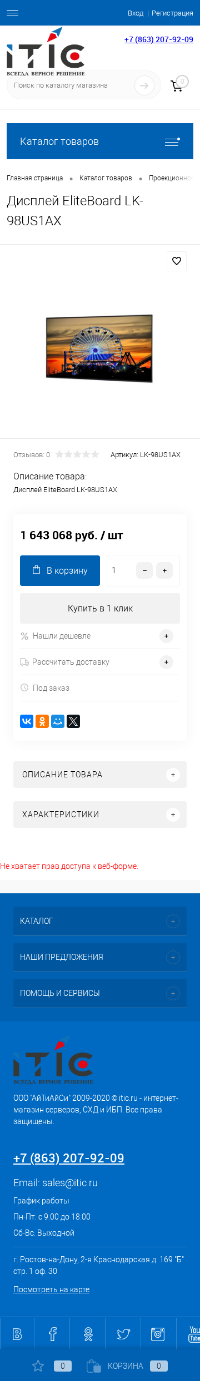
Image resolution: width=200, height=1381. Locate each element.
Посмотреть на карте (51, 1289)
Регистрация (172, 13)
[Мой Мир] (57, 721)
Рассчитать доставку (70, 661)
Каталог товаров (59, 141)
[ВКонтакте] (26, 721)
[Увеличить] (100, 343)
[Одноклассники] (42, 721)
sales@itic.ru (70, 1182)
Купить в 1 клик (100, 608)
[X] (73, 721)
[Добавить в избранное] (177, 261)
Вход (135, 13)
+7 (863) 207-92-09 (158, 39)
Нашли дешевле (62, 635)
